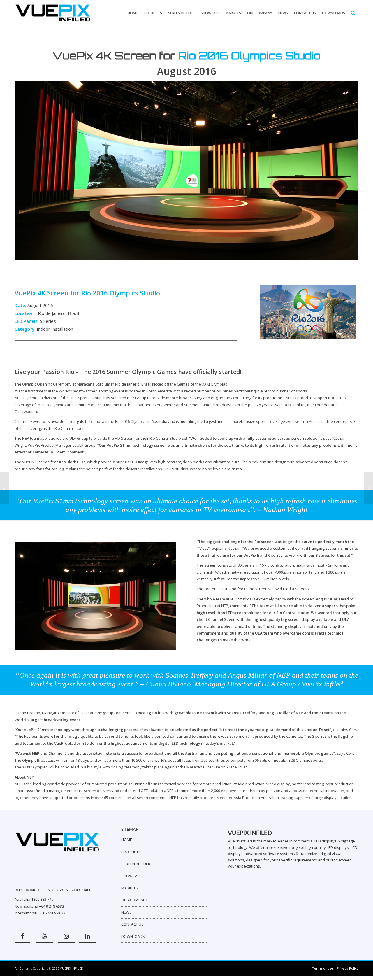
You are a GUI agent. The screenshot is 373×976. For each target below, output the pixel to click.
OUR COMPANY (134, 900)
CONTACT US (132, 924)
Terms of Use (322, 968)
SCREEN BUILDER (135, 863)
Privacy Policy (347, 968)
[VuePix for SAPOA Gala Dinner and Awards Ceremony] (4, 488)
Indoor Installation (55, 329)
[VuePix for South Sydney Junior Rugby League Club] (368, 488)
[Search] (353, 13)
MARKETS (129, 888)
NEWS (126, 912)
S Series (48, 321)
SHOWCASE (131, 875)
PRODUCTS (131, 851)
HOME (126, 839)
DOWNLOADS (133, 936)
